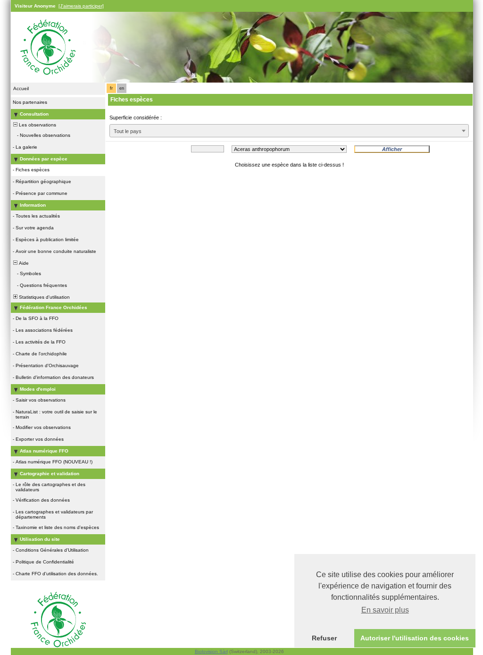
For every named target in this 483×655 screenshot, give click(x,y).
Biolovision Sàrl (211, 651)
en (121, 88)
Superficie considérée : (135, 117)
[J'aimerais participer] (81, 5)
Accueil (21, 88)
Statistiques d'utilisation (43, 297)
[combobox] (289, 130)
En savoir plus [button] (385, 610)
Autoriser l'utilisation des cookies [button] (414, 638)
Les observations (36, 124)
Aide (23, 263)
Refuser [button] (324, 638)
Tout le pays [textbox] (128, 131)
